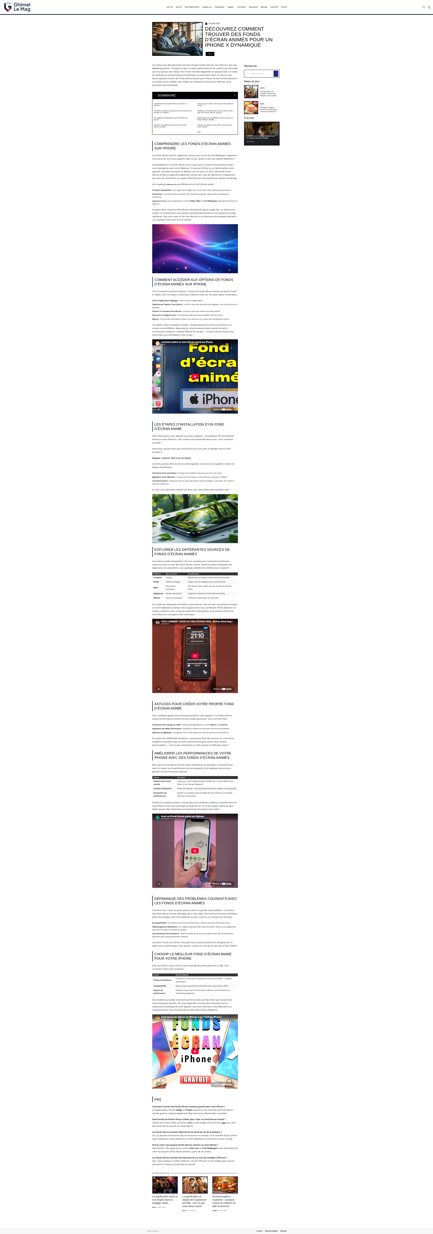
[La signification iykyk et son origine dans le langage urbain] (165, 1185)
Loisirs (214, 1211)
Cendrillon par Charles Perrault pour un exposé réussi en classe (260, 137)
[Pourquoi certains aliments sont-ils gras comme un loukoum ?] (251, 107)
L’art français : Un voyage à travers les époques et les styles (268, 93)
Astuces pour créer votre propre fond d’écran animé (215, 104)
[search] (424, 7)
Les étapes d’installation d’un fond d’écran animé (170, 119)
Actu (154, 1207)
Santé (262, 104)
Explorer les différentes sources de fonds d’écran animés (170, 126)
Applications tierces (159, 201)
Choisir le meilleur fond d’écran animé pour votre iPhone (214, 126)
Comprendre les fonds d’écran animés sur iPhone (170, 104)
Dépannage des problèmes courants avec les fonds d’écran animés (215, 119)
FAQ (198, 132)
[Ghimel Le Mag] (17, 7)
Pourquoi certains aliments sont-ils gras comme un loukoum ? (268, 109)
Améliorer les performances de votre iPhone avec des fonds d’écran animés (215, 112)
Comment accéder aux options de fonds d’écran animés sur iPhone (173, 112)
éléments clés (172, 184)
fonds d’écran (157, 68)
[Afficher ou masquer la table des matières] (205, 95)
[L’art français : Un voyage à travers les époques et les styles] (251, 91)
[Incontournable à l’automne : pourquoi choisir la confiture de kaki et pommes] (225, 1185)
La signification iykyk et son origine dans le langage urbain (164, 1199)
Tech (210, 54)
